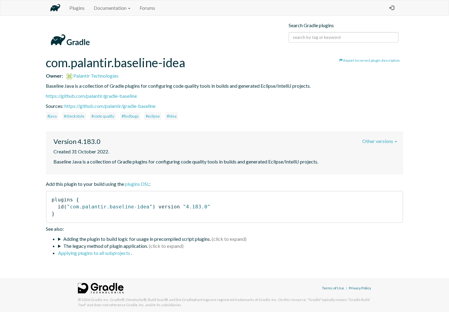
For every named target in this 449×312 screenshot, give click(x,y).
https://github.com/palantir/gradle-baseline (91, 96)
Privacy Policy (360, 288)
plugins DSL (137, 184)
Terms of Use (333, 288)
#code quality (103, 116)
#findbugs (130, 116)
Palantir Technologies (95, 76)
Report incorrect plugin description (371, 60)
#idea (172, 116)
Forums (147, 8)
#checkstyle (74, 116)
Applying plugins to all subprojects (94, 253)
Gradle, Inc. (100, 299)
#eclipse (153, 116)
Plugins (77, 8)
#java (52, 116)
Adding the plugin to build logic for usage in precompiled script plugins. (137, 239)
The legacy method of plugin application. (105, 246)
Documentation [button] (110, 8)
